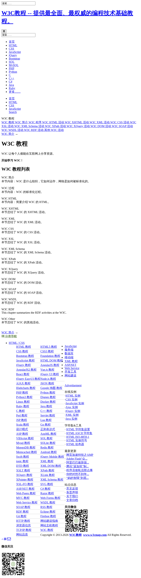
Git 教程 (21, 516)
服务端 (69, 349)
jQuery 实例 (73, 411)
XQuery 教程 (24, 475)
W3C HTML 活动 (53, 122)
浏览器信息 (23, 525)
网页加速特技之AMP (79, 454)
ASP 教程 (22, 433)
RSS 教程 (46, 507)
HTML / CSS (17, 342)
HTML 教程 (23, 346)
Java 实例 (71, 418)
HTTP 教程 (23, 520)
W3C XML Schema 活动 (29, 126)
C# (10, 81)
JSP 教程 (21, 420)
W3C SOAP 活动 (122, 126)
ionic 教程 (22, 461)
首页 (12, 41)
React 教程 (22, 374)
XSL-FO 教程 (24, 484)
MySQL (14, 65)
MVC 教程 (23, 497)
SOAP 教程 (23, 507)
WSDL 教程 (47, 502)
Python (13, 71)
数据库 (69, 353)
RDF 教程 (22, 511)
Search (13, 112)
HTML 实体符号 (76, 440)
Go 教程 (45, 424)
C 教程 (20, 410)
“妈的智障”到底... (77, 477)
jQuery (13, 55)
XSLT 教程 (23, 470)
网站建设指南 (49, 520)
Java (11, 84)
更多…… (15, 91)
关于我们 (72, 496)
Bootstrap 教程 (25, 355)
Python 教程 (47, 392)
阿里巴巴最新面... (77, 462)
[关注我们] (5, 539)
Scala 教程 (22, 424)
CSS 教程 (22, 351)
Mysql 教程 (23, 442)
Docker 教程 (48, 401)
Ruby (12, 88)
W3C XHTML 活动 (77, 122)
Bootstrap (14, 58)
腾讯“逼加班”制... (77, 466)
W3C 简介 (22, 122)
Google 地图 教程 (51, 387)
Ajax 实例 (72, 407)
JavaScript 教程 (25, 360)
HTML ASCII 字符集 (79, 433)
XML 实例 (72, 414)
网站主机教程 (49, 525)
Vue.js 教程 (47, 369)
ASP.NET (70, 364)
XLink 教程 (47, 475)
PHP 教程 (22, 392)
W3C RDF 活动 (34, 130)
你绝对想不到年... (77, 474)
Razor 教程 (47, 493)
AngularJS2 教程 (26, 369)
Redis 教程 (47, 447)
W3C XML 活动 (100, 122)
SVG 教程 (46, 484)
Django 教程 (48, 397)
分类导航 (10, 336)
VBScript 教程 (25, 438)
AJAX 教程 (23, 383)
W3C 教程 (8, 122)
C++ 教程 (46, 410)
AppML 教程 (48, 433)
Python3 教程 (24, 397)
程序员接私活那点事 (79, 470)
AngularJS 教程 (49, 365)
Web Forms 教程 (50, 497)
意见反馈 (72, 488)
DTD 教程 (22, 465)
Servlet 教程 (47, 415)
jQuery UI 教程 (49, 374)
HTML (13, 45)
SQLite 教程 (47, 442)
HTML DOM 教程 (51, 360)
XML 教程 (71, 361)
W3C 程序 (35, 122)
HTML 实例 (73, 395)
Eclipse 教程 (47, 511)
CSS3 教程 (47, 351)
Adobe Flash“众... (76, 458)
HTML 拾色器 (75, 444)
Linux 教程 (23, 401)
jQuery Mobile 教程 (52, 456)
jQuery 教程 (23, 365)
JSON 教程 (47, 383)
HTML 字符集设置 (78, 429)
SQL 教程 (46, 438)
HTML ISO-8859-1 (77, 436)
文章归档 (72, 500)
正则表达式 (47, 429)
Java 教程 (46, 406)
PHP (11, 68)
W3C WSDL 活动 (12, 130)
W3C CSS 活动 (120, 122)
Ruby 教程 (22, 406)
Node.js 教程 (48, 378)
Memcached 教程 (26, 452)
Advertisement (73, 385)
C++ (11, 78)
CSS (11, 48)
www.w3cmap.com (95, 534)
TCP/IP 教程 (23, 529)
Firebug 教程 (48, 516)
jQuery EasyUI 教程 (28, 378)
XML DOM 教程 (50, 465)
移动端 (69, 357)
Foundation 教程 (50, 355)
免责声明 (72, 492)
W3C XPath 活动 (56, 126)
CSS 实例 (71, 399)
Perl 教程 (21, 415)
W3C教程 (75, 534)
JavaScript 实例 (75, 403)
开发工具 (70, 371)
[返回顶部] (2, 539)
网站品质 (22, 534)
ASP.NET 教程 (25, 488)
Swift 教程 (22, 456)
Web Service (72, 368)
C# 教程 (45, 488)
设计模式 (22, 429)
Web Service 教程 (26, 502)
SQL (12, 61)
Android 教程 (48, 452)
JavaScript (15, 51)
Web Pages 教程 (26, 493)
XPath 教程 (47, 470)
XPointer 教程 (24, 479)
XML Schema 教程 (51, 479)
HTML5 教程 (48, 346)
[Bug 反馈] (9, 539)
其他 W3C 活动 (54, 130)
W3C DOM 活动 (101, 126)
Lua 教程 (46, 420)
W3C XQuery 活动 (79, 126)
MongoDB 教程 (25, 447)
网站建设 (70, 375)
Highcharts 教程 (25, 387)
